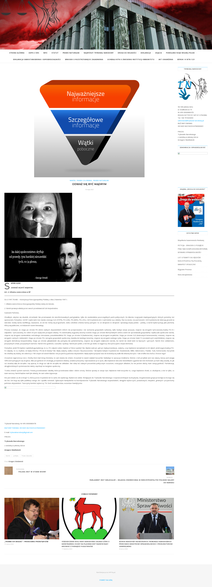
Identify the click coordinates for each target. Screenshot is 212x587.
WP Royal (112, 572)
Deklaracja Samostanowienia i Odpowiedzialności (37, 59)
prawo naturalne (101, 180)
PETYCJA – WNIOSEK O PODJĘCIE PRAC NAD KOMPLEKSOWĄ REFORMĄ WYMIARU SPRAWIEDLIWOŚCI (192, 248)
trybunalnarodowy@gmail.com (21, 432)
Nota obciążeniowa (185, 275)
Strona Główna (16, 53)
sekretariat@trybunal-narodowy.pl (191, 120)
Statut (55, 53)
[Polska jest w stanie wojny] (8, 471)
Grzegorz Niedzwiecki (16, 461)
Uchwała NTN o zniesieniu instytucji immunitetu (130, 59)
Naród (8, 456)
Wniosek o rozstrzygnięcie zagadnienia (84, 59)
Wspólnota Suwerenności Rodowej (191, 240)
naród (73, 180)
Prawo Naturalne (71, 53)
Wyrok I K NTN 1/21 (186, 59)
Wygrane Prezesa (184, 269)
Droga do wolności (127, 53)
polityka (15, 456)
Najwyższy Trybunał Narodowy (99, 53)
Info (45, 53)
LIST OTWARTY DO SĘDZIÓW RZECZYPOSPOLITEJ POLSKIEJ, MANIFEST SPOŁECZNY (190, 260)
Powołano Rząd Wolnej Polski (180, 53)
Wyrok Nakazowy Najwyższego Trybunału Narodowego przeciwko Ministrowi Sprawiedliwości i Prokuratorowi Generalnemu (146, 544)
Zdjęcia (158, 53)
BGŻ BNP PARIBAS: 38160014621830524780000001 (24, 428)
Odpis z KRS (34, 53)
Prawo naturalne (27, 456)
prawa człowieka (84, 180)
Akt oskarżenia (166, 59)
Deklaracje (146, 53)
